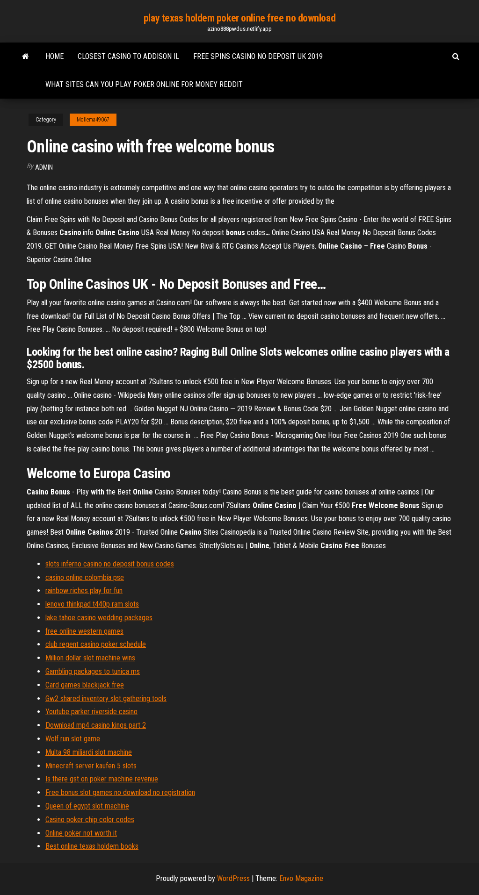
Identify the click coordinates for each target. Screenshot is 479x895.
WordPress (233, 878)
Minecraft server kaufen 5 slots (91, 765)
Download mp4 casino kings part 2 (95, 725)
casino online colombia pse (84, 577)
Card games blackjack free (84, 684)
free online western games (84, 631)
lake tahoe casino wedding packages (98, 617)
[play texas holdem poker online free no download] (25, 57)
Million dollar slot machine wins (90, 657)
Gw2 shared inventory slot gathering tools (106, 698)
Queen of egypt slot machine (87, 806)
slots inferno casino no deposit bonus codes (109, 563)
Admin (44, 167)
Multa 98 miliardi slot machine (88, 752)
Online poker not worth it (81, 833)
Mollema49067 (93, 119)
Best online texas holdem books (91, 846)
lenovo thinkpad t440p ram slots (92, 604)
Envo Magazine (301, 878)
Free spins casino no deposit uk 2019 (258, 56)
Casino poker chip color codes (89, 819)
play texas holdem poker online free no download (239, 18)
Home (54, 56)
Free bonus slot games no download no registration (120, 792)
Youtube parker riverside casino (91, 711)
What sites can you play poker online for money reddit (144, 84)
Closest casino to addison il (128, 56)
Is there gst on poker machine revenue (101, 778)
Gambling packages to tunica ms (92, 671)
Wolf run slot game (72, 738)
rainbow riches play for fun (84, 590)
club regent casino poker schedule (95, 644)
